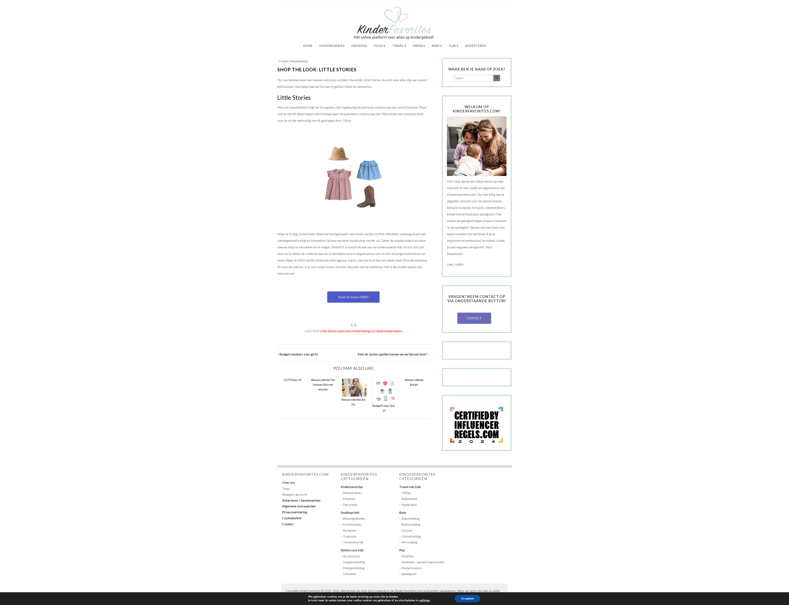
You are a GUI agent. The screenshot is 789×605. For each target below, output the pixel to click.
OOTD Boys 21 (292, 380)
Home (308, 45)
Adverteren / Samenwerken (301, 500)
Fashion (358, 45)
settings (424, 600)
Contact (288, 524)
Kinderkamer (330, 45)
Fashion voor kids (352, 550)
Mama (418, 45)
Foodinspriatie (350, 512)
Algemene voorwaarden (299, 506)
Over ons (288, 482)
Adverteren (475, 45)
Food (378, 45)
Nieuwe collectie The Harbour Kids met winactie (323, 384)
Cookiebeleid (291, 518)
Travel (398, 45)
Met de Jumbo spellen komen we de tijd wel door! (392, 354)
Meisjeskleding (299, 61)
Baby (436, 45)
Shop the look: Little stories (316, 69)
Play (452, 45)
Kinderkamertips (352, 487)
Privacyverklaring (294, 512)
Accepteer (467, 598)
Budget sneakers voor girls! (298, 354)
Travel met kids (410, 487)
